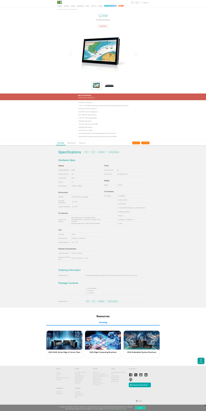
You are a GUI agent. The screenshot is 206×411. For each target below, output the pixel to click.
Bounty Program (115, 377)
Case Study (77, 391)
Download (145, 143)
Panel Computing (79, 379)
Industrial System (79, 377)
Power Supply (78, 381)
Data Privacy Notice (110, 409)
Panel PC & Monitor (72, 9)
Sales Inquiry (59, 391)
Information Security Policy (62, 377)
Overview (61, 143)
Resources (82, 143)
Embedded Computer (80, 376)
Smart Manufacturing (98, 383)
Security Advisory (115, 376)
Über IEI (58, 372)
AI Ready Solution (97, 377)
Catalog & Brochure (79, 393)
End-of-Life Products (62, 9)
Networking (77, 374)
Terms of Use (122, 409)
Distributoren (59, 393)
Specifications (71, 143)
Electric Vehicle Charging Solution (100, 376)
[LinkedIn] (146, 373)
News (76, 397)
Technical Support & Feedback (118, 372)
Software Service (115, 379)
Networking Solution (97, 379)
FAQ (112, 374)
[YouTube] (141, 373)
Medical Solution (97, 381)
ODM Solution (96, 372)
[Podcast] (131, 378)
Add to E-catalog (113, 152)
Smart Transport (96, 384)
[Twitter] (136, 373)
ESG (57, 376)
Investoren (58, 379)
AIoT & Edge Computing (80, 372)
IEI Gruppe (58, 374)
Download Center (79, 395)
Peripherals (77, 383)
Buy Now (136, 143)
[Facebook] (131, 373)
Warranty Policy (115, 381)
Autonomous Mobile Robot (99, 374)
